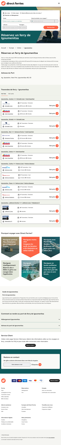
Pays (2, 390)
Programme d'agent (46, 409)
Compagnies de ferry (6, 392)
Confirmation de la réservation (49, 392)
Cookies (3, 419)
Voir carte (11, 93)
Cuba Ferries (24, 422)
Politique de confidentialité (7, 422)
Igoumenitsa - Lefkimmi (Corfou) (10, 203)
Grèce (19, 48)
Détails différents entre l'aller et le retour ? (32, 13)
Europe (11, 48)
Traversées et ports (5, 394)
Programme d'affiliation (47, 407)
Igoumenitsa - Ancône (7, 99)
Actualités (23, 407)
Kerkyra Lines (20, 163)
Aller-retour (7, 13)
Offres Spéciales (5, 396)
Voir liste (3, 93)
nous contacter (51, 437)
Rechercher (51, 27)
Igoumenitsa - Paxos (6, 183)
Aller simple (16, 13)
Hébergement (24, 390)
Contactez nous (4, 407)
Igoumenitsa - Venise (7, 151)
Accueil (3, 48)
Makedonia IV (36, 203)
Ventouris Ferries (19, 132)
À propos (23, 411)
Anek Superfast (30, 99)
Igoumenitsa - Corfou (7, 163)
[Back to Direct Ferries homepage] (12, 3)
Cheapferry (24, 419)
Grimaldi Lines (20, 99)
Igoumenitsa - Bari (6, 132)
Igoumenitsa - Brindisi (7, 119)
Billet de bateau (4, 398)
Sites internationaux (26, 409)
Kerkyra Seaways (29, 163)
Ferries (23, 424)
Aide (2, 411)
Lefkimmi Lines (26, 203)
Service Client (4, 409)
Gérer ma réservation (47, 390)
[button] (30, 319)
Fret (22, 392)
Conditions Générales (6, 424)
